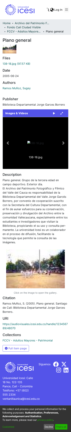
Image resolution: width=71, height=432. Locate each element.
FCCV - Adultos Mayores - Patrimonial (24, 31)
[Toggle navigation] (66, 9)
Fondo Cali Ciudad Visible (24, 27)
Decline (49, 426)
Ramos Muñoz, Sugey (17, 88)
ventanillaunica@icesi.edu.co (21, 398)
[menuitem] (52, 10)
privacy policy (45, 419)
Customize (8, 426)
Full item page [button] (17, 348)
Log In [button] (58, 9)
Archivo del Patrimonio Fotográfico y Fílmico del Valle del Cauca (32, 23)
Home (7, 23)
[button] (8, 143)
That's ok (61, 426)
